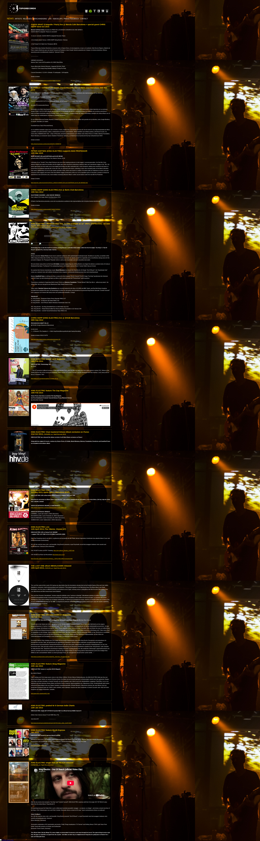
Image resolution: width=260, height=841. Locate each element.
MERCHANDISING (40, 19)
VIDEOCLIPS (58, 19)
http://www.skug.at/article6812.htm (40, 693)
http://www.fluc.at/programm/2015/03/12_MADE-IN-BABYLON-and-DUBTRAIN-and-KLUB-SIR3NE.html (59, 182)
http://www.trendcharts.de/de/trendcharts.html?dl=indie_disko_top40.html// (51, 723)
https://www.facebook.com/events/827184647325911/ (45, 209)
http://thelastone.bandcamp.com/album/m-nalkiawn (45, 607)
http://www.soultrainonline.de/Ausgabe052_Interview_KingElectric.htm (50, 656)
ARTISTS (18, 19)
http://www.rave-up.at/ (58, 554)
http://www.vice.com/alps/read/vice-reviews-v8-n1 (44, 378)
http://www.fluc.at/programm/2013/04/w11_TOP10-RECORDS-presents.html (52, 558)
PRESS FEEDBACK (71, 19)
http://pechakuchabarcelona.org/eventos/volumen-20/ (45, 339)
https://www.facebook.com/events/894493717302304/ (45, 80)
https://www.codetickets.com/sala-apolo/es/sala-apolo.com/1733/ (48, 507)
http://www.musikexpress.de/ (39, 745)
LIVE (50, 19)
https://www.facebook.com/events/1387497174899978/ (46, 144)
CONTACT (84, 19)
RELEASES (27, 19)
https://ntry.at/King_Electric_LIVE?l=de (63, 550)
